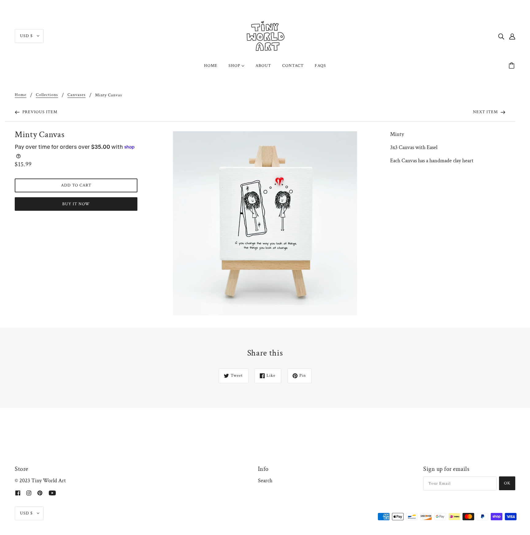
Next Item (486, 112)
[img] (501, 36)
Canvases (76, 95)
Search (265, 480)
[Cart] (512, 65)
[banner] (265, 35)
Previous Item (39, 112)
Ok (507, 483)
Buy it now (76, 204)
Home (20, 95)
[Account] (512, 36)
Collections (47, 95)
